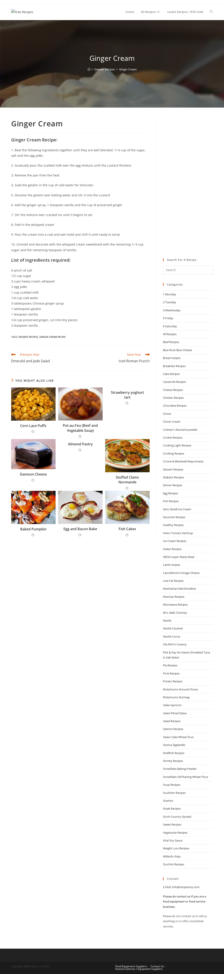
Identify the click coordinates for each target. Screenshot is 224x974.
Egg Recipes (170, 493)
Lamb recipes (171, 565)
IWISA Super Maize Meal (178, 557)
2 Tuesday (169, 302)
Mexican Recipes (173, 597)
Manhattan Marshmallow (179, 589)
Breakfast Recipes (174, 366)
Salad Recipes (171, 721)
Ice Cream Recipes (174, 541)
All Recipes (170, 334)
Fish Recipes (171, 501)
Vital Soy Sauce (172, 840)
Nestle (167, 620)
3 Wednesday (171, 310)
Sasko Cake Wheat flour (178, 737)
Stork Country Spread (177, 817)
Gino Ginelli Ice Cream (177, 509)
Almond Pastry (80, 444)
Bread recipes (171, 358)
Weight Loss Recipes (176, 848)
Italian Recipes (172, 549)
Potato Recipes (172, 681)
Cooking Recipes (173, 453)
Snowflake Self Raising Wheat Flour (185, 777)
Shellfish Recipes (173, 753)
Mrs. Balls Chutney (175, 613)
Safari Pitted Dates (175, 713)
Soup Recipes (171, 785)
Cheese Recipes (173, 390)
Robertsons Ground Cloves (180, 689)
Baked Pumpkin (33, 529)
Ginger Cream (128, 69)
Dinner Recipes (172, 485)
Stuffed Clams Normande (127, 479)
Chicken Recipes (173, 398)
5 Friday (168, 318)
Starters (168, 801)
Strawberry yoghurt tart (127, 395)
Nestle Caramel (173, 628)
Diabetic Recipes (173, 477)
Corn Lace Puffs (33, 425)
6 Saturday (170, 326)
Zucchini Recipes (173, 864)
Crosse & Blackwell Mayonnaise (183, 461)
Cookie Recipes (172, 437)
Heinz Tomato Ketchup (178, 533)
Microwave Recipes (175, 604)
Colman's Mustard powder (180, 430)
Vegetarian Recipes (175, 833)
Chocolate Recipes (175, 406)
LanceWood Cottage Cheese (181, 573)
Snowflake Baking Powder (180, 769)
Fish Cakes (127, 528)
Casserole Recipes (174, 382)
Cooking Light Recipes (177, 445)
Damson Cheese (33, 474)
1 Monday (169, 294)
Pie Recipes (170, 665)
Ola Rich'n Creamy (175, 644)
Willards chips (172, 856)
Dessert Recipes (28, 336)
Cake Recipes (171, 374)
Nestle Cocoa (171, 636)
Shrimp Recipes (173, 761)
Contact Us (157, 966)
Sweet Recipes (172, 824)
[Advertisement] (188, 184)
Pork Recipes (171, 673)
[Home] (89, 69)
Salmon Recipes (173, 729)
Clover (167, 414)
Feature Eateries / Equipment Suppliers (139, 969)
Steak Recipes (172, 808)
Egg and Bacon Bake (80, 528)
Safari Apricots (172, 705)
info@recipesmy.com (186, 887)
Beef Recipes (171, 342)
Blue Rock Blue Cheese (177, 350)
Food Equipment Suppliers (131, 966)
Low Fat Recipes (173, 581)
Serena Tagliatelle (174, 745)
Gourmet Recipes (174, 517)
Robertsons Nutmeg (176, 697)
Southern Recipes (174, 793)
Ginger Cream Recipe (52, 336)
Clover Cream (171, 421)
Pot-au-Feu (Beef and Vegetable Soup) (80, 428)
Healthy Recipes (173, 525)
